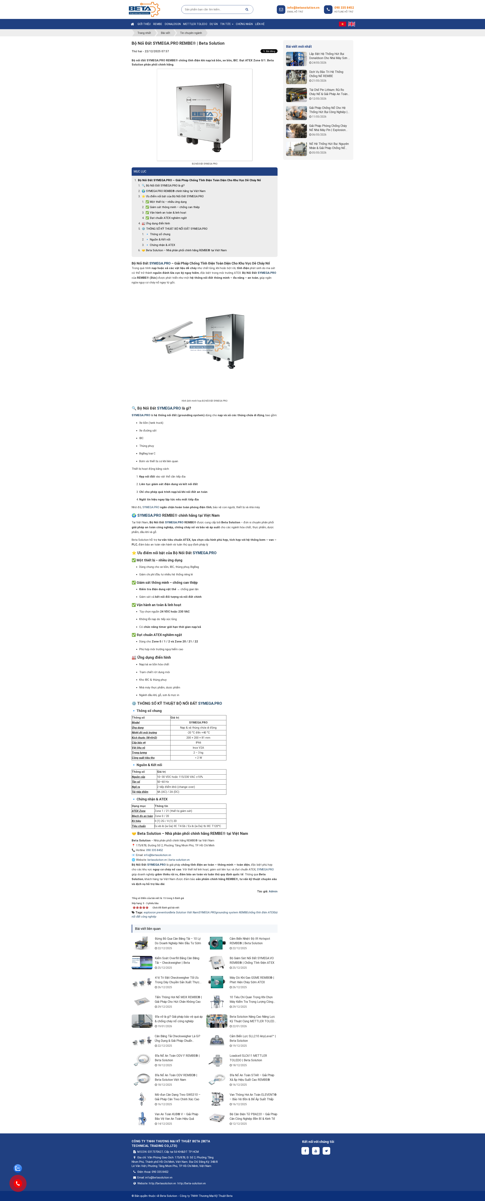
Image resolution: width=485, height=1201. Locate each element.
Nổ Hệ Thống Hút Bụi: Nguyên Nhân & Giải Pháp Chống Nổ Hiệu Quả (329, 146)
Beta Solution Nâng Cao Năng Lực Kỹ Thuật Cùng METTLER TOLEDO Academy (253, 1021)
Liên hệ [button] (259, 24)
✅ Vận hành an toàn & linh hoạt (166, 212)
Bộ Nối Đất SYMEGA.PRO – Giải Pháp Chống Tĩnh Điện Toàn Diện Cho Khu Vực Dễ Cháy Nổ (199, 180)
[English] (351, 24)
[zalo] (18, 1168)
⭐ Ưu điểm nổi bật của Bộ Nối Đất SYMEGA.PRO (173, 196)
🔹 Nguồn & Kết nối (158, 239)
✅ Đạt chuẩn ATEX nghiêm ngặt (166, 218)
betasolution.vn (157, 860)
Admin (273, 891)
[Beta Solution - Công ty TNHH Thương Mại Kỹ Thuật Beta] (144, 9)
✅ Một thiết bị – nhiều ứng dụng (166, 202)
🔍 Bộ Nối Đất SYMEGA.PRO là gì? (163, 185)
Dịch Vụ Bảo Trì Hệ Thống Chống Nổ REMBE (326, 74)
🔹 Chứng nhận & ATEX (160, 245)
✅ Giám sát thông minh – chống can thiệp (173, 207)
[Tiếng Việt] (342, 24)
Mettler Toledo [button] (195, 24)
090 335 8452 (344, 7)
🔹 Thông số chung (158, 234)
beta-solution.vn (179, 860)
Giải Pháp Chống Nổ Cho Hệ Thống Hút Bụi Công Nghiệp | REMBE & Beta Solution (328, 110)
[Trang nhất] (133, 24)
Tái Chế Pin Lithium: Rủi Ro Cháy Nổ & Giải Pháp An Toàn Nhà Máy (328, 92)
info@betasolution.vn (157, 855)
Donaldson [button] (173, 24)
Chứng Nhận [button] (244, 24)
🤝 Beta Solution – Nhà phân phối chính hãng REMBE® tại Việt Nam (184, 250)
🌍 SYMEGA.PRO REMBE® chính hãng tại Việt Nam (174, 191)
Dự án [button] (214, 24)
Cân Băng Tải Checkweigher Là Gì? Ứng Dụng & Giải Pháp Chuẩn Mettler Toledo (177, 1040)
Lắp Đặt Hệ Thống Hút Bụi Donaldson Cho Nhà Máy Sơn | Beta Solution (329, 56)
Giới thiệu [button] (144, 24)
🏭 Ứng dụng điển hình (156, 223)
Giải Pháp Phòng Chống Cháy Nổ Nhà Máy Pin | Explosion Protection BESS (328, 128)
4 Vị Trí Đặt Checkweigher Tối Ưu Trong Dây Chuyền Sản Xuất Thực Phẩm (177, 982)
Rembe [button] (157, 24)
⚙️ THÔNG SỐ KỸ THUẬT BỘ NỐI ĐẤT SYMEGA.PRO (174, 228)
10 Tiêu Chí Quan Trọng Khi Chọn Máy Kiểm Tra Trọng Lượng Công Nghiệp (251, 1001)
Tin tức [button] (226, 24)
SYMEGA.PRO (150, 507)
